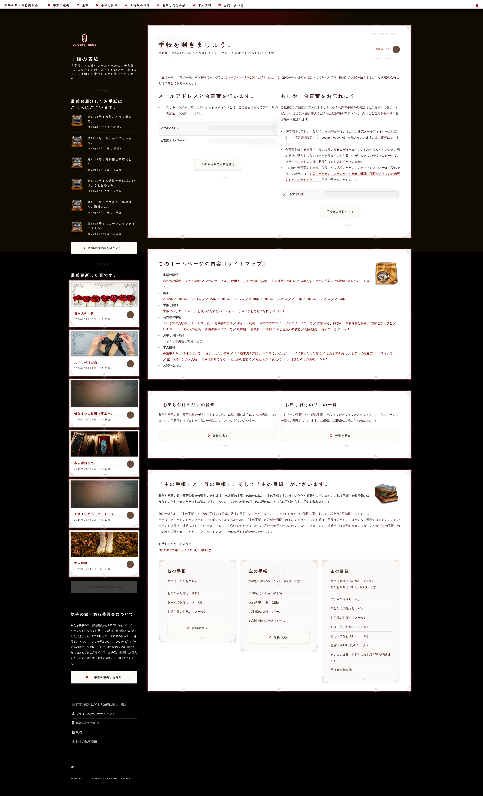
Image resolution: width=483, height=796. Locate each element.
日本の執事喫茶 (86, 741)
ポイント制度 (246, 323)
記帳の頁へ (200, 628)
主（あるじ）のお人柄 (182, 359)
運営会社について (88, 723)
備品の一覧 (329, 329)
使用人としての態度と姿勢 (249, 281)
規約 (79, 732)
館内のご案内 (269, 323)
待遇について (192, 353)
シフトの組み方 (362, 353)
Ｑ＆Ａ (280, 311)
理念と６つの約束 (303, 359)
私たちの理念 (172, 281)
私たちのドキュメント (271, 359)
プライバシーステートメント (95, 713)
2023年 (326, 299)
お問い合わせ (234, 5)
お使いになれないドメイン (216, 311)
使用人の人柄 (84, 313)
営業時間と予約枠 (329, 323)
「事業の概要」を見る (106, 677)
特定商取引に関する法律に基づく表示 (101, 704)
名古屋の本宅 (140, 5)
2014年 (197, 299)
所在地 (241, 329)
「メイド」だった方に (306, 353)
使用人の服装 (192, 329)
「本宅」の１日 (387, 353)
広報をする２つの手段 (315, 281)
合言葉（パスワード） (174, 140)
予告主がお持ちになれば (255, 311)
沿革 (85, 5)
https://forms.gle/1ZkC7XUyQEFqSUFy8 (185, 550)
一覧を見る (343, 435)
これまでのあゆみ (175, 323)
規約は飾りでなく (214, 359)
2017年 (240, 299)
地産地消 (311, 329)
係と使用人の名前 (284, 281)
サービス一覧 (201, 323)
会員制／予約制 (261, 329)
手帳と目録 (109, 5)
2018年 (254, 299)
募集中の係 (170, 353)
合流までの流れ (336, 353)
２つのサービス (215, 281)
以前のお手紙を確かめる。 (106, 248)
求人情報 (205, 5)
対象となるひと (381, 323)
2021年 (297, 299)
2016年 (225, 299)
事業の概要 (61, 5)
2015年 (211, 299)
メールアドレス (170, 127)
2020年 (283, 299)
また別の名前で (240, 359)
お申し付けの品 (174, 5)
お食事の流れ (223, 323)
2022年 (311, 299)
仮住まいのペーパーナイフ (94, 514)
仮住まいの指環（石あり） (94, 413)
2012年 (168, 299)
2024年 (340, 299)
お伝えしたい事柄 (217, 353)
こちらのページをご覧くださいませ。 (250, 77)
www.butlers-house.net (110, 778)
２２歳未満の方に (246, 353)
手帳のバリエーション (178, 311)
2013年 (182, 299)
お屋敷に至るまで (347, 281)
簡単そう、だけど (275, 353)
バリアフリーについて (297, 323)
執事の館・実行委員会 (21, 5)
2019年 (268, 299)
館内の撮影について (218, 329)
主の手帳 (477, 5)
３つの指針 (193, 281)
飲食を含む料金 (356, 323)
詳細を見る (220, 435)
